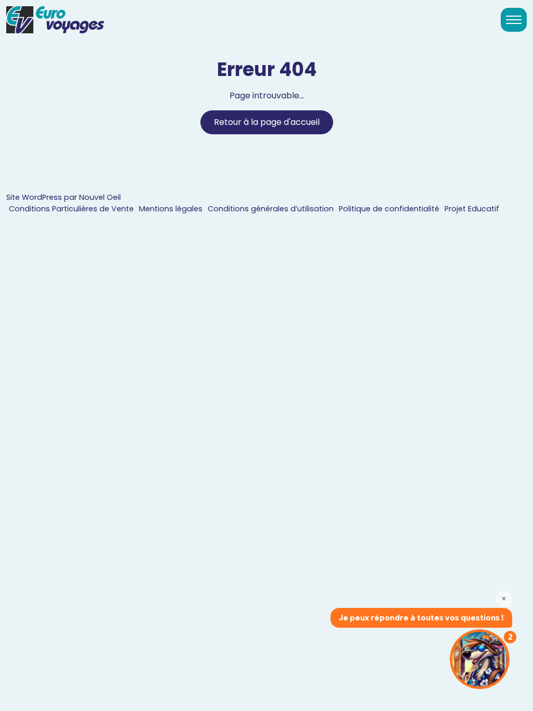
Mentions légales (170, 209)
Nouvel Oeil (100, 197)
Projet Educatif (472, 209)
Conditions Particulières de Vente (71, 209)
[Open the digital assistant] (480, 659)
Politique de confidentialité (389, 209)
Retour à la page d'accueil (267, 122)
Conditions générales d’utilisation (271, 209)
